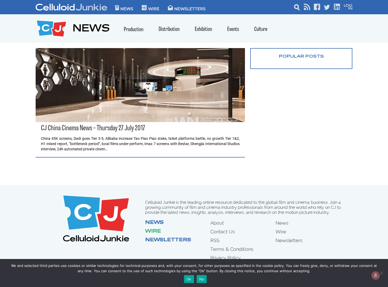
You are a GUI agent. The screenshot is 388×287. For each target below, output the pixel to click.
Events (233, 29)
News (126, 8)
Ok (189, 279)
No (201, 279)
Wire (153, 231)
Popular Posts (301, 56)
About (217, 223)
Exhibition (203, 29)
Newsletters (190, 8)
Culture (260, 29)
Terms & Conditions (231, 249)
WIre (153, 8)
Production (133, 29)
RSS (214, 240)
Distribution (169, 29)
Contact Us (222, 231)
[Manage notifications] (375, 275)
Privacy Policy (225, 258)
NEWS (91, 29)
